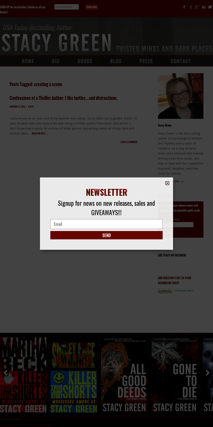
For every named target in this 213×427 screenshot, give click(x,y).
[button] (167, 183)
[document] (106, 213)
